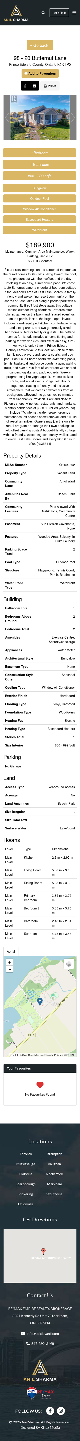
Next (73, 117)
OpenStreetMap (30, 1055)
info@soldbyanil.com (43, 1333)
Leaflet (14, 1055)
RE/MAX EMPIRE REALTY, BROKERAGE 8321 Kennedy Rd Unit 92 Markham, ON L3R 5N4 (40, 1315)
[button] (43, 1251)
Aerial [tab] (11, 951)
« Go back (39, 45)
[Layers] (69, 964)
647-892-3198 (42, 1343)
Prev (7, 117)
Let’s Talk (59, 12)
